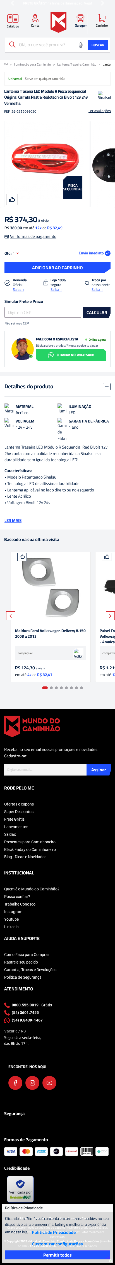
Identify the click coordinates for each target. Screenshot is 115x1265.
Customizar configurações (57, 1244)
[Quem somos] (32, 726)
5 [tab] (66, 687)
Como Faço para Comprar (26, 954)
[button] (12, 3)
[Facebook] (15, 1083)
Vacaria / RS (15, 1031)
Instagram (13, 911)
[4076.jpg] (50, 587)
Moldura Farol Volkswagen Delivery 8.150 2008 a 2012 (50, 634)
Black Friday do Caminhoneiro (30, 849)
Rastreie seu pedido (21, 962)
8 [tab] (81, 687)
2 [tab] (51, 687)
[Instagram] (32, 1083)
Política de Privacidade (54, 1232)
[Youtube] (49, 1083)
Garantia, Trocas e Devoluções (30, 969)
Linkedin (11, 927)
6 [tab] (71, 687)
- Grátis (32, 1005)
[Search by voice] (81, 45)
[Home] (58, 22)
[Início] (6, 64)
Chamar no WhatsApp (75, 355)
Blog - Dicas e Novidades (25, 857)
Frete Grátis (14, 819)
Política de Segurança (23, 977)
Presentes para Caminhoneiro (30, 842)
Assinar (98, 769)
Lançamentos (16, 827)
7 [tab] (76, 687)
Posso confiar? (17, 896)
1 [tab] (45, 687)
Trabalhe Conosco (19, 904)
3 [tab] (56, 687)
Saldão (10, 834)
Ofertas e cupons (19, 804)
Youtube (11, 919)
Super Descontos (18, 811)
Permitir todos (57, 1255)
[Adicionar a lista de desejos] (22, 557)
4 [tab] (61, 687)
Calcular (97, 312)
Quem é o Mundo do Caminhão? (31, 889)
